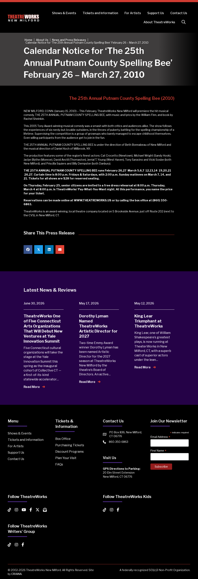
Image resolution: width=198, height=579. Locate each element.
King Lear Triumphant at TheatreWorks (148, 321)
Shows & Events (64, 13)
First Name (158, 450)
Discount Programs (69, 451)
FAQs (59, 464)
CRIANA (16, 574)
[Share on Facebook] (28, 249)
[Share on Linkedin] (49, 249)
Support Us (155, 13)
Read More (32, 387)
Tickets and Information (100, 13)
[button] (184, 22)
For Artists (133, 13)
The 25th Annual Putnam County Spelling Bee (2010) (121, 98)
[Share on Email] (59, 249)
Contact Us (178, 13)
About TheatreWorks (159, 22)
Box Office (63, 439)
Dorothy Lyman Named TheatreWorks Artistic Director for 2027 (98, 326)
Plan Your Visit (65, 458)
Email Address (160, 437)
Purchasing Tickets (69, 445)
